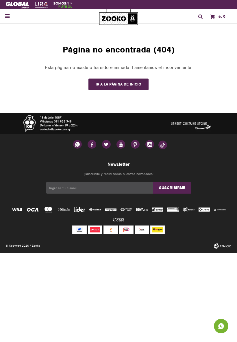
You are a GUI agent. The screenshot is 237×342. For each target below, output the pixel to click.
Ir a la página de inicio (118, 84)
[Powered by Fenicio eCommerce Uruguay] (222, 245)
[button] (200, 16)
